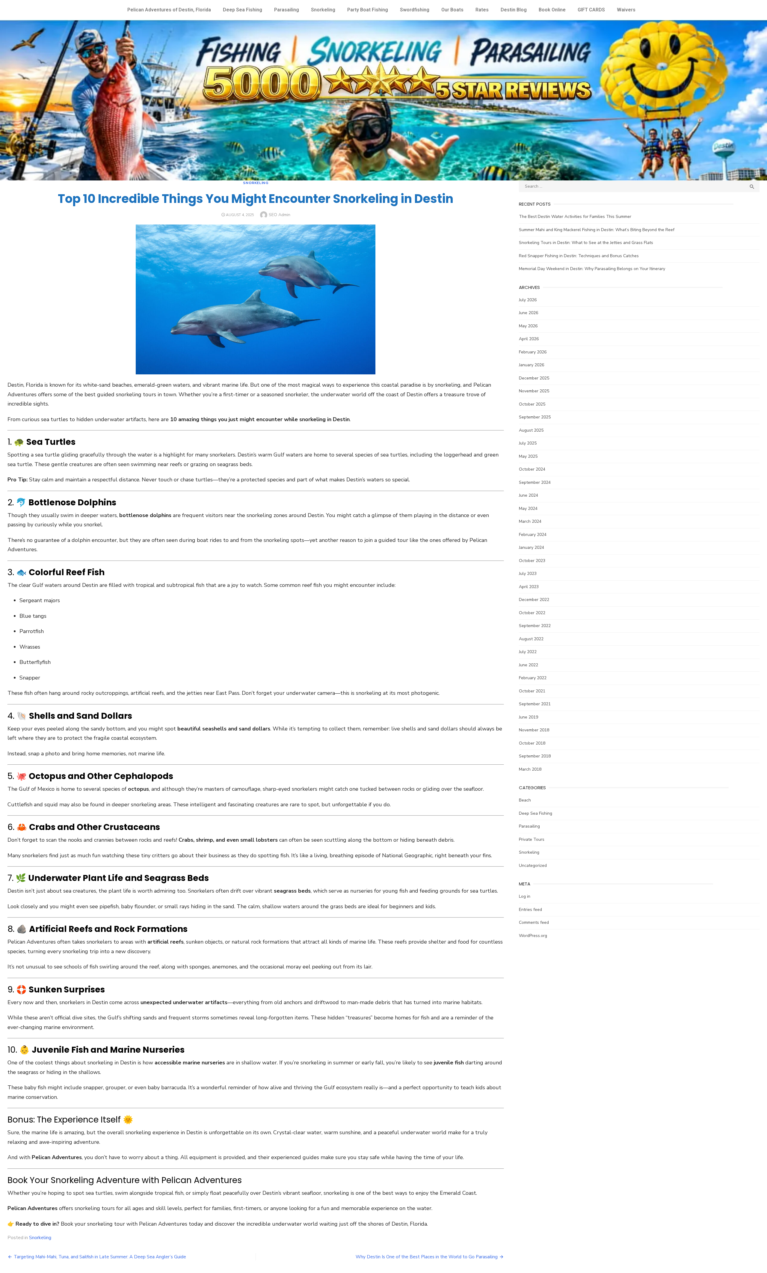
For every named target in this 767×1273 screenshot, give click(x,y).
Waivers (626, 10)
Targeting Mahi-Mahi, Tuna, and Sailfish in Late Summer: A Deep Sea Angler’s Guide (100, 1257)
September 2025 (535, 417)
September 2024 (535, 482)
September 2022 (535, 626)
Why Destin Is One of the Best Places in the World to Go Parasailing (427, 1257)
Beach (525, 800)
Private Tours (531, 839)
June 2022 (528, 665)
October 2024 (532, 469)
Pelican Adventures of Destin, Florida (169, 10)
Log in (524, 896)
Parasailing (286, 10)
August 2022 (531, 639)
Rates (482, 10)
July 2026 (528, 300)
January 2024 (531, 547)
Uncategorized (533, 865)
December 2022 (534, 599)
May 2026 (528, 326)
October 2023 (532, 561)
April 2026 (529, 339)
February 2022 (532, 678)
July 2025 (528, 443)
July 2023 (528, 573)
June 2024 (528, 495)
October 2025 (532, 404)
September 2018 (535, 756)
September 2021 (535, 704)
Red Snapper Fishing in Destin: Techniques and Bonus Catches (579, 256)
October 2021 (532, 691)
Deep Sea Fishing (242, 10)
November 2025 (534, 391)
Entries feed (530, 909)
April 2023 (529, 587)
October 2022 (532, 613)
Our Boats (452, 10)
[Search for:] (639, 186)
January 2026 (531, 365)
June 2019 (528, 717)
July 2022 (528, 652)
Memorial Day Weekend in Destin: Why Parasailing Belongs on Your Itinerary (592, 269)
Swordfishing (414, 10)
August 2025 (531, 430)
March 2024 (530, 521)
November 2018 (534, 730)
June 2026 (528, 313)
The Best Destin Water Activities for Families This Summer (575, 216)
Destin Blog (514, 10)
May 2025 (528, 456)
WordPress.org (533, 935)
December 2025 (534, 378)
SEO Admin (279, 215)
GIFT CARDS (591, 10)
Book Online (552, 10)
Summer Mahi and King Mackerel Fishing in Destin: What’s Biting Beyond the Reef (596, 230)
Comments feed (534, 922)
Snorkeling (323, 10)
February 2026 (532, 352)
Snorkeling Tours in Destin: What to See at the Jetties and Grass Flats (586, 242)
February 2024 (532, 534)
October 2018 (532, 743)
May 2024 (528, 508)
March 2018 (530, 769)
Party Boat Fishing (367, 10)
